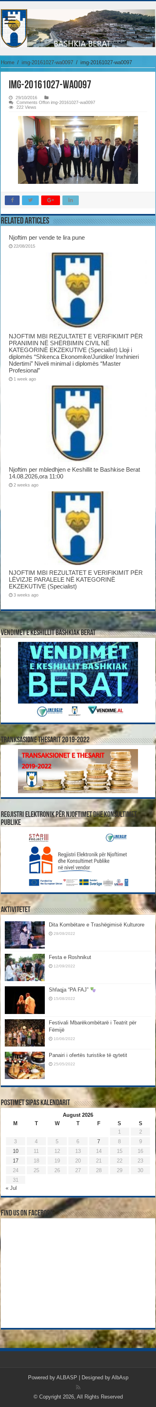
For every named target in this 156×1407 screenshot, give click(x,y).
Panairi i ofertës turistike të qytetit (88, 1055)
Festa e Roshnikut (70, 957)
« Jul (11, 1188)
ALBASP (66, 1377)
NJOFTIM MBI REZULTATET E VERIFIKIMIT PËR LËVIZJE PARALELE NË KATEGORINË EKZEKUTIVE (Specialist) (76, 579)
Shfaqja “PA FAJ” (69, 990)
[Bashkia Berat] (78, 28)
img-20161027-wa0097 (47, 62)
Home (7, 62)
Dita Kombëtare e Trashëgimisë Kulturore (96, 925)
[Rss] (78, 1387)
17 (15, 1161)
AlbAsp (120, 1377)
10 (15, 1151)
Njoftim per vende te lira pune (47, 237)
